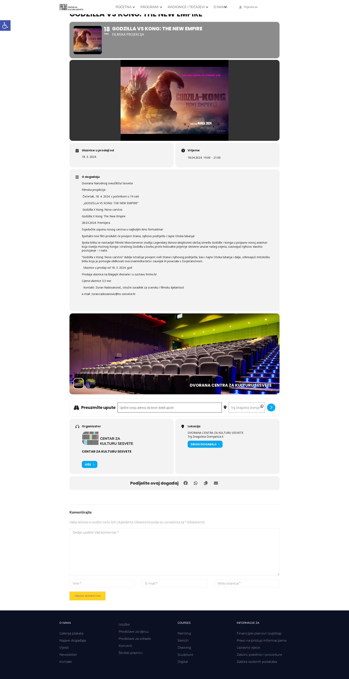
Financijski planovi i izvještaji (259, 633)
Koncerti (125, 646)
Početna (123, 7)
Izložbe (124, 624)
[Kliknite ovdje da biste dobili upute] (271, 407)
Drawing (184, 647)
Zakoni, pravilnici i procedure (259, 655)
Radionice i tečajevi (186, 7)
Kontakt (65, 662)
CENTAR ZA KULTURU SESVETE (106, 451)
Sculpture (185, 655)
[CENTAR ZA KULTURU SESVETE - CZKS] (73, 7)
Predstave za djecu (134, 631)
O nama (220, 7)
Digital (183, 662)
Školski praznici (131, 653)
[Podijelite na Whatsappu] (196, 483)
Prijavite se (251, 6)
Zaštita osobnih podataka (257, 662)
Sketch (183, 640)
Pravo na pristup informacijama (261, 640)
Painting (184, 633)
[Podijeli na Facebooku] (186, 483)
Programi (149, 7)
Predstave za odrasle (135, 639)
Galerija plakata (71, 633)
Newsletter (68, 655)
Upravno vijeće (248, 647)
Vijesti (64, 647)
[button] (5, 25)
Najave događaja (72, 640)
